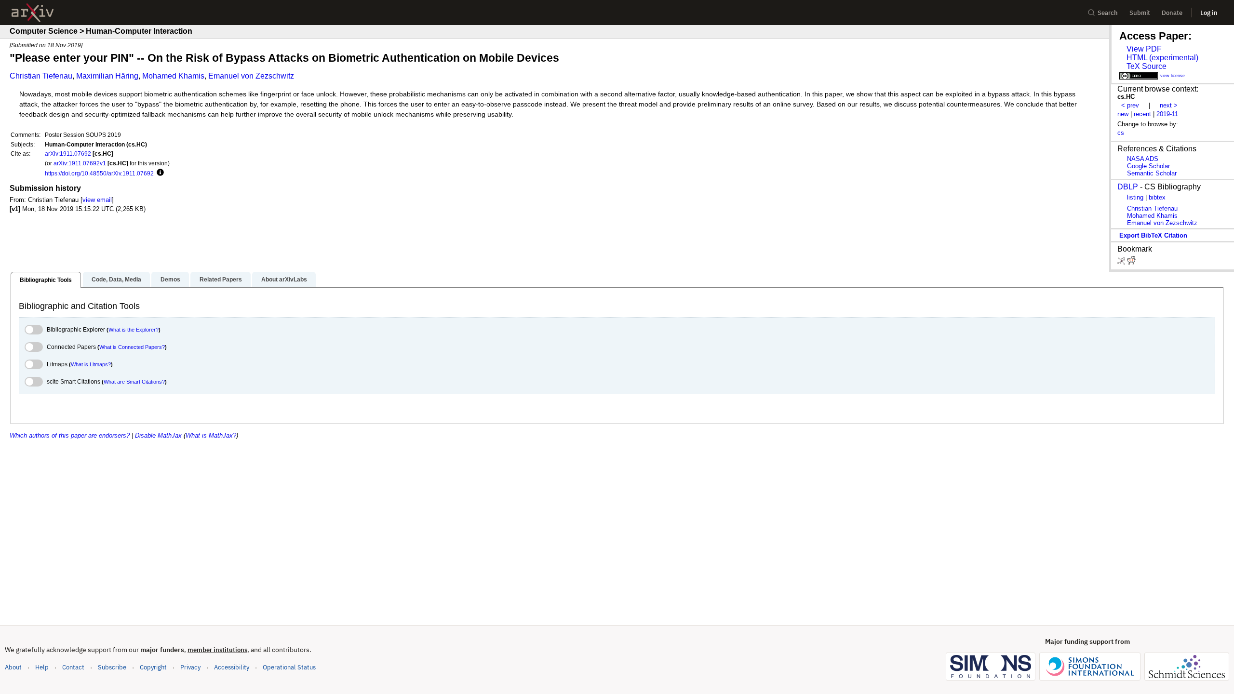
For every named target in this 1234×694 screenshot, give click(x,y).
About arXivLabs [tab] (284, 279)
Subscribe (112, 667)
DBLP (1127, 187)
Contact (73, 667)
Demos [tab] (170, 279)
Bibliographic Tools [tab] (46, 280)
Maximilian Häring (107, 76)
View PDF (1144, 49)
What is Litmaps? (91, 364)
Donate (1172, 13)
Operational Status (289, 667)
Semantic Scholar (1152, 173)
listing (1135, 197)
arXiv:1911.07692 (68, 153)
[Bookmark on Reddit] (1131, 262)
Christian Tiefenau (41, 76)
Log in (1209, 13)
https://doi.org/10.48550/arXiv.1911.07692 (99, 173)
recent (1142, 114)
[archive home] (33, 12)
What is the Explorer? (133, 330)
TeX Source (1147, 66)
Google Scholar (1148, 166)
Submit (1139, 13)
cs (1120, 132)
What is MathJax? (211, 435)
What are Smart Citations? (134, 382)
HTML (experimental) (1162, 57)
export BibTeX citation (1153, 235)
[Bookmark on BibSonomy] (1122, 262)
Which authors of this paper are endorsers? (70, 435)
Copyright (153, 667)
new (1122, 114)
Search (1108, 13)
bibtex (1157, 197)
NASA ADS (1142, 158)
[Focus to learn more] (159, 173)
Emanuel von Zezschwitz (251, 76)
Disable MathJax (158, 435)
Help (42, 667)
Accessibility (231, 667)
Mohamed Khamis (173, 76)
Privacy (190, 667)
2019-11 (1167, 114)
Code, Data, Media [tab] (116, 279)
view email (97, 199)
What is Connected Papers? (132, 347)
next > (1169, 105)
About (13, 667)
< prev (1130, 105)
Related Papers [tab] (221, 279)
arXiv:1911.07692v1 (80, 163)
